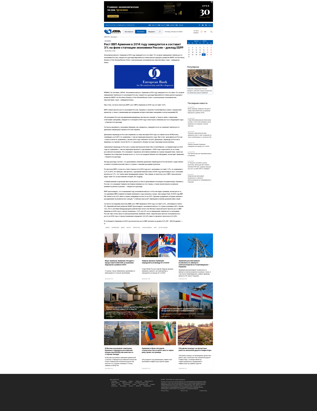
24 (189, 54)
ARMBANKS (121, 25)
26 (196, 54)
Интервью (123, 386)
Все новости (129, 31)
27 (200, 54)
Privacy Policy (165, 390)
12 (196, 50)
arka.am (203, 384)
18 (192, 52)
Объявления (147, 386)
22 (207, 52)
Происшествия (143, 384)
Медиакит (151, 31)
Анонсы (131, 386)
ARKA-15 (138, 386)
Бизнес (131, 381)
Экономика (140, 31)
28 (203, 54)
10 (189, 50)
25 (192, 54)
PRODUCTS (130, 25)
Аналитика (114, 386)
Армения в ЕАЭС (127, 383)
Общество (139, 381)
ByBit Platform (149, 381)
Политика (114, 381)
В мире (152, 384)
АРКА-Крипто (115, 383)
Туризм (113, 384)
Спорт (134, 384)
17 (189, 52)
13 (200, 50)
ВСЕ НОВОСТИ (114, 379)
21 (203, 52)
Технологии (126, 384)
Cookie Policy (203, 390)
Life (119, 384)
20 (200, 52)
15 (207, 50)
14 (203, 50)
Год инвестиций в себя (141, 383)
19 (196, 52)
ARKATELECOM (110, 25)
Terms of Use (184, 390)
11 (192, 50)
